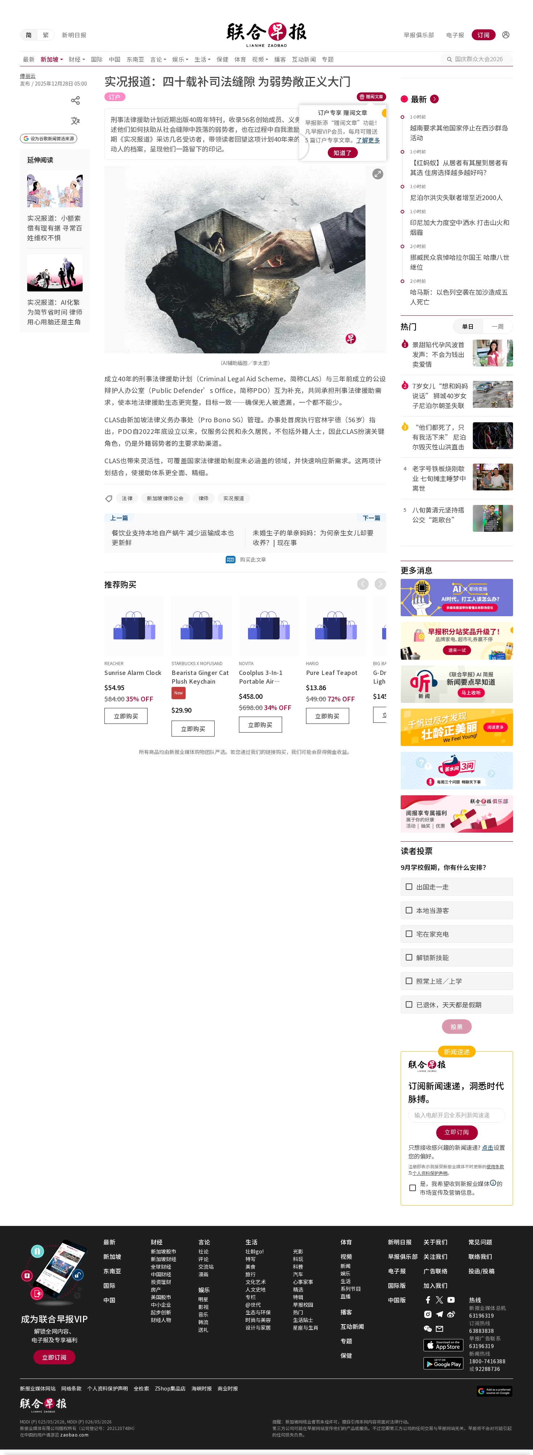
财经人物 (161, 1319)
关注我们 (435, 1256)
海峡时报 (201, 1388)
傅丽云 (28, 75)
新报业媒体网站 (37, 1388)
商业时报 (228, 1388)
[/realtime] (434, 99)
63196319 (481, 1315)
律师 (203, 498)
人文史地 (255, 1289)
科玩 (298, 1259)
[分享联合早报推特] (439, 1300)
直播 (345, 1296)
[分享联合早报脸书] (427, 1300)
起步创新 (161, 1312)
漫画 (203, 1274)
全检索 (141, 1388)
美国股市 (161, 1297)
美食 (250, 1266)
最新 (29, 59)
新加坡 (50, 59)
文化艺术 (255, 1281)
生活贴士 (303, 1319)
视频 (258, 59)
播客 (280, 59)
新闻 (345, 1265)
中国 (115, 59)
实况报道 (233, 498)
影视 (203, 1306)
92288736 (487, 1368)
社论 (203, 1251)
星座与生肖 (305, 1327)
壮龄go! (254, 1251)
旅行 (250, 1274)
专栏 (250, 1297)
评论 (203, 1259)
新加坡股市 (163, 1251)
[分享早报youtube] (451, 1300)
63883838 (481, 1330)
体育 (240, 59)
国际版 (397, 1285)
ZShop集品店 (170, 1388)
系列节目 (350, 1288)
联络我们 (480, 1256)
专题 (328, 59)
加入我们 (435, 1285)
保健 (222, 59)
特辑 (298, 1297)
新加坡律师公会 (165, 498)
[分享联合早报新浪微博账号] (451, 1314)
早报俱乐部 (419, 34)
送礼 (203, 1329)
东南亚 (136, 59)
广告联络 (435, 1271)
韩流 (203, 1322)
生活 (200, 59)
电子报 (455, 34)
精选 (298, 1289)
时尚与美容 (258, 1319)
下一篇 (372, 517)
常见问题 (480, 1242)
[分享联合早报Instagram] (427, 1314)
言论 (156, 59)
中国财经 (161, 1274)
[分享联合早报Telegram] (439, 1314)
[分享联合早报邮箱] (439, 1329)
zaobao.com (74, 1434)
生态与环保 (258, 1312)
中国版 (397, 1300)
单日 (468, 326)
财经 (75, 59)
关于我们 (435, 1242)
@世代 (253, 1304)
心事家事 (303, 1281)
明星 (203, 1299)
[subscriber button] (505, 34)
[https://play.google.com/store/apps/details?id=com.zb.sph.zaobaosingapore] (443, 1363)
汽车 (298, 1274)
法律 (127, 498)
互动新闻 (304, 59)
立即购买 (126, 716)
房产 (156, 1289)
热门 (298, 1312)
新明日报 (74, 34)
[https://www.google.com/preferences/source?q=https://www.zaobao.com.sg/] (494, 1391)
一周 (498, 326)
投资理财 (161, 1281)
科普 (298, 1266)
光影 (298, 1251)
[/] (266, 34)
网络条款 (71, 1388)
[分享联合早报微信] (427, 1329)
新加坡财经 (163, 1259)
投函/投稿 (481, 1271)
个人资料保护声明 (107, 1388)
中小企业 (161, 1304)
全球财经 (161, 1266)
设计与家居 (258, 1327)
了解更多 (368, 140)
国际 (97, 59)
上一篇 (119, 517)
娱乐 (178, 59)
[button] (506, 35)
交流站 (206, 1266)
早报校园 (303, 1304)
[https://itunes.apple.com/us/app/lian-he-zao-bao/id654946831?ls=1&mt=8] (443, 1345)
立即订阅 (54, 1357)
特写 (250, 1259)
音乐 (203, 1314)
